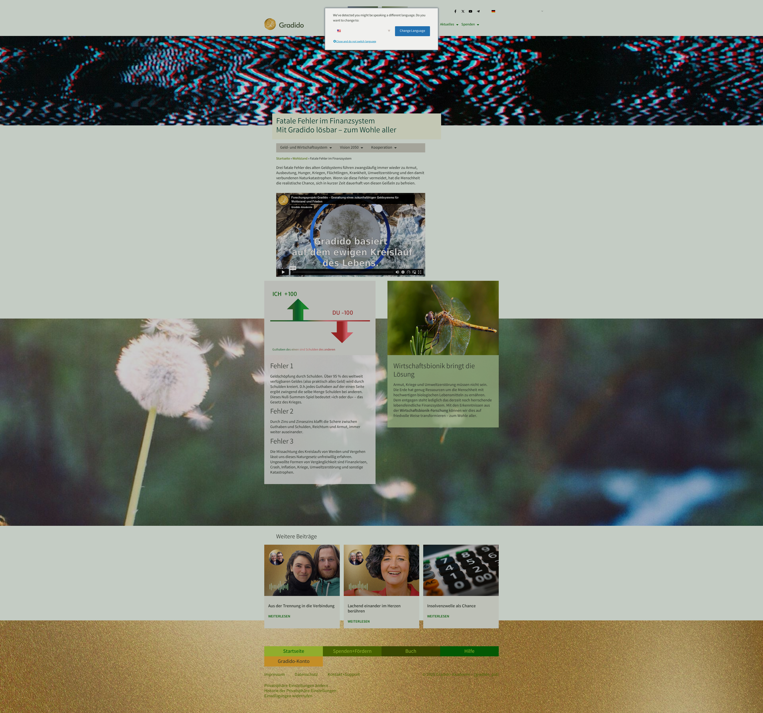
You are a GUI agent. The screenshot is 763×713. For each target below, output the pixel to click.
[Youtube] (470, 11)
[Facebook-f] (455, 11)
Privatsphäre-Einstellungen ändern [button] (296, 686)
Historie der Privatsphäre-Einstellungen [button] (300, 691)
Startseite (283, 158)
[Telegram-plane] (478, 11)
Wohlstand (299, 158)
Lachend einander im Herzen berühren (374, 609)
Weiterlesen (279, 616)
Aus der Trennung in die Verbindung (301, 606)
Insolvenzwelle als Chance (451, 606)
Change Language (412, 31)
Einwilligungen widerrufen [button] (288, 696)
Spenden (468, 24)
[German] (516, 11)
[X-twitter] (463, 11)
